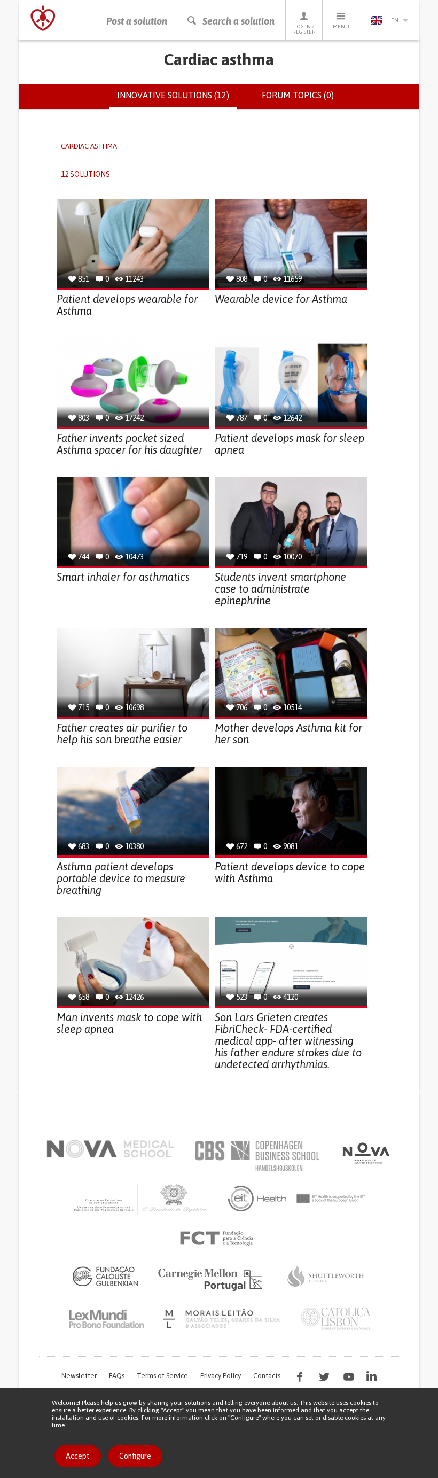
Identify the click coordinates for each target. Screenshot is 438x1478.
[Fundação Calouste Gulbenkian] (105, 1276)
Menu (341, 26)
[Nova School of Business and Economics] (365, 1153)
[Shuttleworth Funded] (325, 1276)
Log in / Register (304, 29)
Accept (78, 1456)
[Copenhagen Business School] (256, 1156)
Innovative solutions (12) (177, 100)
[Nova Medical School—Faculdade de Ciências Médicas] (110, 1149)
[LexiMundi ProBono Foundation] (106, 1318)
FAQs (116, 1376)
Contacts (266, 1376)
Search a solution (238, 21)
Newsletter (79, 1376)
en (394, 20)
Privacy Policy (220, 1376)
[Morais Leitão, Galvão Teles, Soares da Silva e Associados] (223, 1318)
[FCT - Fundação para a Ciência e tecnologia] (219, 1238)
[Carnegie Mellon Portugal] (212, 1279)
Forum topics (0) (298, 95)
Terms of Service (162, 1376)
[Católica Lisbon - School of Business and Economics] (336, 1318)
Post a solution (136, 21)
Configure (135, 1456)
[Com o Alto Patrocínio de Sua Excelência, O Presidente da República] (141, 1199)
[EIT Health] (297, 1199)
